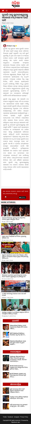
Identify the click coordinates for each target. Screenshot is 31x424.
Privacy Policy (24, 417)
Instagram (16, 417)
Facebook (10, 417)
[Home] (3, 11)
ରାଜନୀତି (15, 320)
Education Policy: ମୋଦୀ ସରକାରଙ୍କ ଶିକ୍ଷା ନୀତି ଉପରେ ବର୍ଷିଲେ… (18, 327)
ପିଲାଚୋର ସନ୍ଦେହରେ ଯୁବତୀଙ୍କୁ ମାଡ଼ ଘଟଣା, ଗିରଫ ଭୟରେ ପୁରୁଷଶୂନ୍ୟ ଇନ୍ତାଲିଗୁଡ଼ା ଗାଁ (14, 275)
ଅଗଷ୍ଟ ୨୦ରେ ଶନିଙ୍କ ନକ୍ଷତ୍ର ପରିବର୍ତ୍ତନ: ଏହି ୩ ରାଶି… (19, 397)
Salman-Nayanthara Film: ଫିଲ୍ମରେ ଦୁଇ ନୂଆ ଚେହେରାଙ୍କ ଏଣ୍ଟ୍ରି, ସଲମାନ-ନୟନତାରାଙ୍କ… (18, 359)
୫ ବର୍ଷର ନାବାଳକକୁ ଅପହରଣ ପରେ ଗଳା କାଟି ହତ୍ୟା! (14, 294)
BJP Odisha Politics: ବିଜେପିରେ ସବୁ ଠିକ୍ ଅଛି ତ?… (18, 334)
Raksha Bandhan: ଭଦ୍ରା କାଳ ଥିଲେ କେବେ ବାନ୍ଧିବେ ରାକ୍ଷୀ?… (18, 342)
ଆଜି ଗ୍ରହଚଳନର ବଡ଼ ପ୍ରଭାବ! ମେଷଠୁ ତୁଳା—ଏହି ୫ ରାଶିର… (18, 405)
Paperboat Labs (15, 422)
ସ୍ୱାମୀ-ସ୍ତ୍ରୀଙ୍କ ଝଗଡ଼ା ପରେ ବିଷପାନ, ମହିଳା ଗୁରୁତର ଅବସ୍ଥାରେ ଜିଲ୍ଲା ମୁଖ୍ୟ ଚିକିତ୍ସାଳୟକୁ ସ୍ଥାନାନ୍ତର (15, 256)
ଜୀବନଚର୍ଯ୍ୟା (15, 384)
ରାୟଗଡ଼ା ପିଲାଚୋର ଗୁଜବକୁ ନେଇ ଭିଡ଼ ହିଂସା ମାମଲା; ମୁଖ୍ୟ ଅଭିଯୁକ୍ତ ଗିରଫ (13, 218)
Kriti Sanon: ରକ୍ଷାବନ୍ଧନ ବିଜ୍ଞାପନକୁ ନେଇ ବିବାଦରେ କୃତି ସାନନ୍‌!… (18, 375)
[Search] (29, 10)
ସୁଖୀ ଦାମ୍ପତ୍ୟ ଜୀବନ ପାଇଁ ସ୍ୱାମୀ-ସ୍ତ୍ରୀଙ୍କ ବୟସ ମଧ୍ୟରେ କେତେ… (17, 390)
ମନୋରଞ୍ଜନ (15, 351)
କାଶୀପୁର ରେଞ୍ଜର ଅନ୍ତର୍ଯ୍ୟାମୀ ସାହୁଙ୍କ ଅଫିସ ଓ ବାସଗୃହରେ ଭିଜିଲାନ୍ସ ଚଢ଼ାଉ (15, 313)
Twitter (5, 417)
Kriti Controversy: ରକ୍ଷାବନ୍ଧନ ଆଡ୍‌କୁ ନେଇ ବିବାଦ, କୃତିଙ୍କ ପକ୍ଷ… (19, 367)
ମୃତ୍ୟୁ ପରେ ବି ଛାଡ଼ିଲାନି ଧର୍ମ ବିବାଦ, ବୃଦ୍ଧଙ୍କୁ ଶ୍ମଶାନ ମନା (14, 237)
